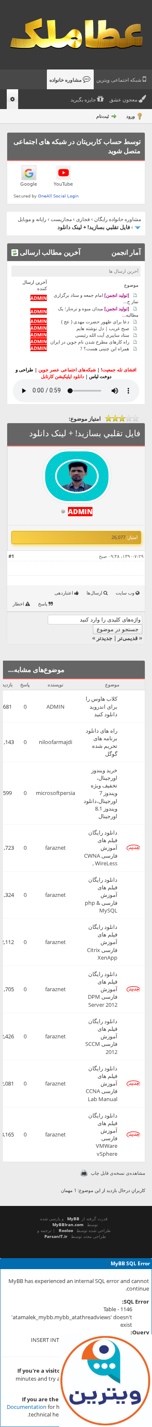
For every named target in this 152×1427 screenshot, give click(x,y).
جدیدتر (104, 638)
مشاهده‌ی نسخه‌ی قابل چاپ (118, 1173)
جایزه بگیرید (84, 100)
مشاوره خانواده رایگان (117, 219)
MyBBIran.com (68, 1224)
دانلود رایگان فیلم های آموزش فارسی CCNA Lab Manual (101, 1083)
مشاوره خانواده (66, 80)
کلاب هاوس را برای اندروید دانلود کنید (101, 706)
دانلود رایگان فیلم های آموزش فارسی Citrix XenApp (102, 942)
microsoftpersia (55, 793)
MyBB (73, 1219)
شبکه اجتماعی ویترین (119, 80)
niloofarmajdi (55, 742)
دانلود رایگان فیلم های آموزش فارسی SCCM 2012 (101, 1036)
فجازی (83, 219)
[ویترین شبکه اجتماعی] (105, 1380)
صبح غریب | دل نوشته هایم (102, 328)
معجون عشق (123, 100)
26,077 (118, 537)
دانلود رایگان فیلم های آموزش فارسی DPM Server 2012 (102, 989)
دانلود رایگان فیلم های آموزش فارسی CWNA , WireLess (100, 848)
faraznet (55, 847)
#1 (11, 556)
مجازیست (61, 219)
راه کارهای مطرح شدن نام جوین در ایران (89, 342)
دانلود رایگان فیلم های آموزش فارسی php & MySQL (101, 895)
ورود (130, 116)
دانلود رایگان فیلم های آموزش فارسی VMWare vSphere (102, 1135)
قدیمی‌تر (128, 638)
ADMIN (55, 706)
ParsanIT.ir (56, 1236)
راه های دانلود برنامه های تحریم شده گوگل (101, 742)
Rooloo (66, 1230)
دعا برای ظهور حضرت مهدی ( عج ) (95, 321)
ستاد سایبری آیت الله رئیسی (102, 335)
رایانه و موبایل (32, 219)
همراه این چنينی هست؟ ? (104, 348)
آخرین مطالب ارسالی (49, 252)
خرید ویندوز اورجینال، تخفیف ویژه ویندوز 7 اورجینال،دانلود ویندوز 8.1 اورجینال (100, 793)
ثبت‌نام (102, 116)
